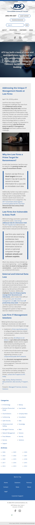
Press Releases (6, 436)
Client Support (24, 16)
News (31, 30)
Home (6, 482)
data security (17, 382)
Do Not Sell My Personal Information (27, 523)
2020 (3, 459)
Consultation (22, 417)
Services (24, 387)
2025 (14, 452)
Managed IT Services (15, 387)
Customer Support (17, 496)
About (4, 30)
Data (20, 420)
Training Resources (17, 20)
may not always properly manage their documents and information (14, 295)
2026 (3, 452)
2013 (14, 466)
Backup (21, 405)
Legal (5, 491)
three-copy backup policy (20, 329)
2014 (3, 466)
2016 (14, 462)
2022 (14, 455)
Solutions (13, 30)
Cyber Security (6, 420)
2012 (25, 466)
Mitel (20, 429)
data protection (7, 382)
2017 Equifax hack (10, 225)
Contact (17, 34)
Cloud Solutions (6, 413)
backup (8, 380)
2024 (25, 452)
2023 (3, 455)
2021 (25, 455)
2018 (25, 459)
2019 (14, 459)
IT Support (24, 382)
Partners (23, 30)
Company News (23, 413)
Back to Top (17, 477)
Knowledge (22, 424)
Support (4, 443)
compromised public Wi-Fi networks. (15, 356)
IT (3, 384)
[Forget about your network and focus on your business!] (17, 0)
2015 (25, 462)
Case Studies (22, 408)
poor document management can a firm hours (14, 301)
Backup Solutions (16, 380)
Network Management (8, 433)
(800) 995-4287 (10, 16)
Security (21, 436)
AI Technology (6, 405)
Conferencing (6, 417)
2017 (3, 462)
